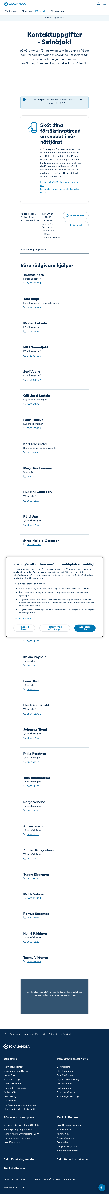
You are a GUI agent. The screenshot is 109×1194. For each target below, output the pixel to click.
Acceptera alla (85, 628)
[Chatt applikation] (101, 1187)
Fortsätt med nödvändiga (55, 628)
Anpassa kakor (24, 628)
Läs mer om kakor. (23, 617)
